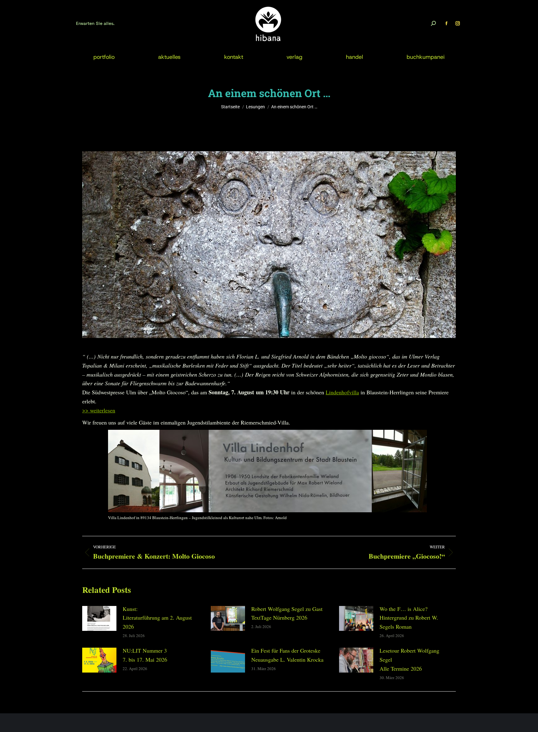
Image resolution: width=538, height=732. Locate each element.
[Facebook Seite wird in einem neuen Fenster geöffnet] (446, 23)
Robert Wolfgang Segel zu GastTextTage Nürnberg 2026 (287, 613)
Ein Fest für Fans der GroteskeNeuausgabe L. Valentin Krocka (287, 655)
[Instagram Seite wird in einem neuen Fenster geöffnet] (457, 23)
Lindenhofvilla (342, 392)
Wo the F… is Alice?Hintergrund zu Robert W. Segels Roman (409, 618)
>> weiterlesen (98, 410)
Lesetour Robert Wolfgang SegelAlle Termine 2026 (409, 659)
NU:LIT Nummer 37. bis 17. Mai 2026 (145, 655)
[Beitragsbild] (99, 618)
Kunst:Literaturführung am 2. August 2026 (157, 618)
